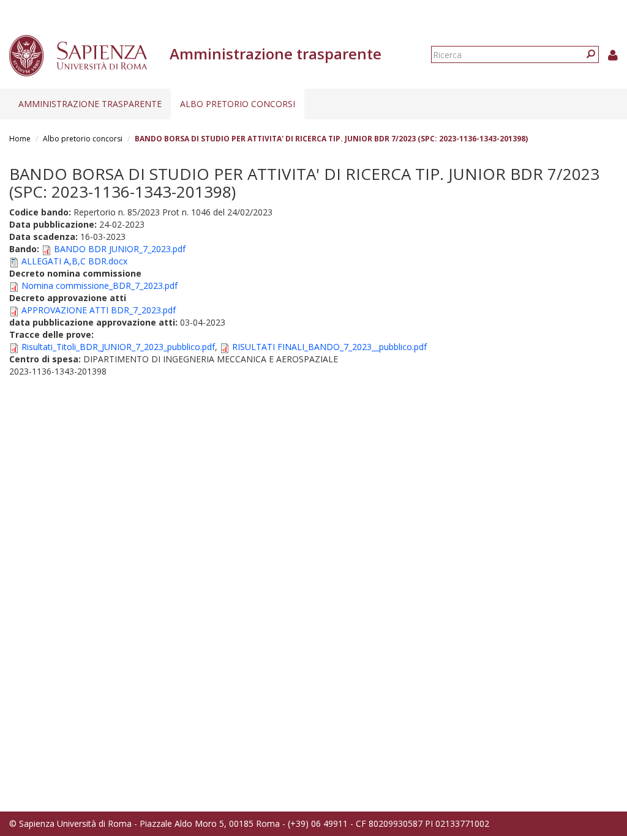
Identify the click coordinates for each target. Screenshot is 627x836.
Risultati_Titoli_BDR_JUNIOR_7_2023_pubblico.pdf (118, 347)
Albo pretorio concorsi (237, 104)
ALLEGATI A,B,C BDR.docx (74, 261)
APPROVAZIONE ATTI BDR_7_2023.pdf (98, 310)
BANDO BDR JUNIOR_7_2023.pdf (120, 249)
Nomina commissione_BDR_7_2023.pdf (99, 285)
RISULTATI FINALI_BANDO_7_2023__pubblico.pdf (329, 347)
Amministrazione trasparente (90, 104)
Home (20, 138)
